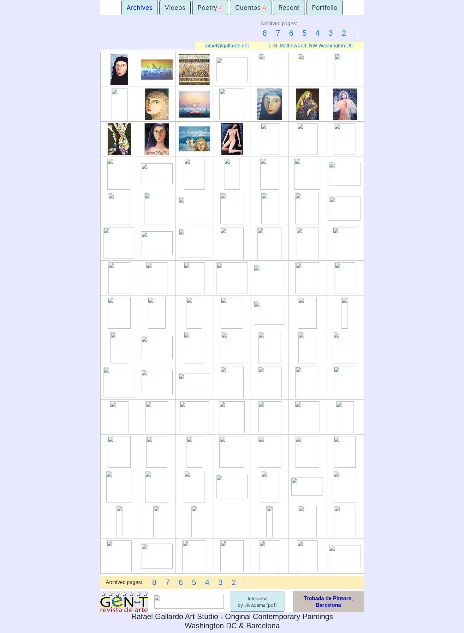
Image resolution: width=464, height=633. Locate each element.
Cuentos (247, 7)
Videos (175, 7)
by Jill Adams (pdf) (257, 605)
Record (289, 7)
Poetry (207, 7)
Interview (257, 598)
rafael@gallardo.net (227, 45)
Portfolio (324, 7)
